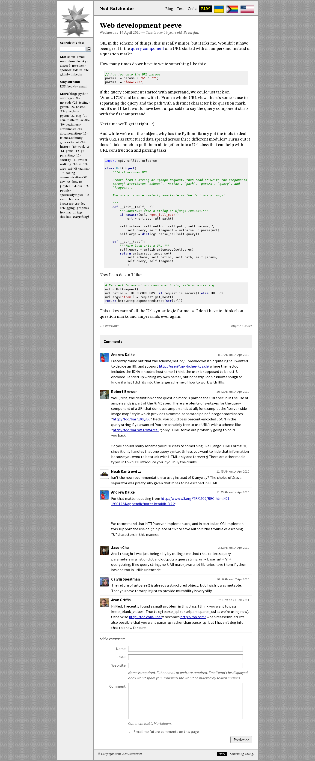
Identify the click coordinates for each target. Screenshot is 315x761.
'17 (84, 133)
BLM (205, 9)
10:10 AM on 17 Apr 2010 (233, 579)
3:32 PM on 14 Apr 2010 (233, 547)
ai (80, 164)
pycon (64, 115)
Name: (121, 648)
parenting (67, 155)
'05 (69, 181)
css (77, 203)
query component (147, 49)
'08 (75, 168)
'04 (74, 186)
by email (80, 86)
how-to (77, 181)
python (83, 94)
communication (71, 177)
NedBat (117, 8)
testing (84, 102)
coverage (66, 98)
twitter (82, 160)
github (64, 74)
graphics (83, 208)
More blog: (68, 94)
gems (69, 151)
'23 (62, 111)
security (65, 160)
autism (84, 168)
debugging (67, 208)
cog (78, 115)
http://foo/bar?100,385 (131, 419)
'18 (80, 129)
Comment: (117, 686)
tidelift (77, 70)
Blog (169, 9)
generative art (69, 142)
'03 (86, 186)
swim (63, 199)
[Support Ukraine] (219, 9)
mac (68, 212)
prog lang (72, 111)
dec (82, 203)
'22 (72, 115)
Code (192, 9)
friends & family (71, 138)
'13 (77, 151)
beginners (73, 124)
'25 (75, 102)
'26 (77, 98)
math (70, 120)
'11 (75, 160)
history (65, 146)
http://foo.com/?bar (145, 616)
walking (65, 164)
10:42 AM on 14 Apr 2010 (233, 391)
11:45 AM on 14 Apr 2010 (233, 471)
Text (180, 9)
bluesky (81, 61)
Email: (121, 657)
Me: (63, 57)
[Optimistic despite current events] (247, 9)
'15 (74, 146)
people (65, 190)
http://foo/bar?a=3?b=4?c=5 (136, 430)
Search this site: (72, 43)
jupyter (65, 186)
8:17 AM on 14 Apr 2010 (233, 355)
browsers (66, 203)
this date (65, 217)
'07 (62, 173)
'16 (83, 142)
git (82, 151)
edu (62, 120)
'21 (85, 115)
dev (62, 181)
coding (70, 173)
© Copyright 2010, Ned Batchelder (120, 754)
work (81, 146)
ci (88, 146)
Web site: (118, 665)
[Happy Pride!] (232, 9)
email (81, 57)
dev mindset (68, 129)
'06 (85, 177)
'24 (72, 107)
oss (79, 186)
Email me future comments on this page (166, 731)
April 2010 (132, 33)
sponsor (65, 70)
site (86, 70)
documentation (70, 133)
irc (74, 65)
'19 (62, 124)
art (70, 168)
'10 (75, 164)
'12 (78, 155)
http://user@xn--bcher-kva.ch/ (184, 366)
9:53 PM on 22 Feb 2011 (233, 600)
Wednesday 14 (111, 33)
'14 (62, 151)
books (73, 199)
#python (237, 326)
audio (85, 120)
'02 (87, 195)
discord (65, 65)
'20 (77, 120)
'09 (85, 164)
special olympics (71, 195)
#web (248, 326)
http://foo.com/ (193, 616)
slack (80, 65)
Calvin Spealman (125, 579)
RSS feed (66, 86)
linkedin (76, 74)
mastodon (67, 61)
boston (81, 107)
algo (63, 168)
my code (65, 102)
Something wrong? (242, 754)
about (71, 57)
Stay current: (70, 82)
